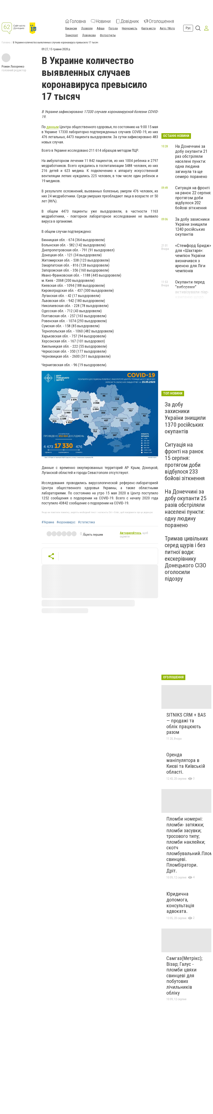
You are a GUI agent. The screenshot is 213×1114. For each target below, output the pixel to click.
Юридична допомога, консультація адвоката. (180, 902)
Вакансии (71, 28)
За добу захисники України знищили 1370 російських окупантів (185, 418)
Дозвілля (87, 28)
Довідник (129, 21)
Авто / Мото (167, 28)
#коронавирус (66, 522)
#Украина (48, 522)
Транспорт (71, 35)
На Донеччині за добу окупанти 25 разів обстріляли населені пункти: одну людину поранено (186, 508)
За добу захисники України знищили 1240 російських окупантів (192, 227)
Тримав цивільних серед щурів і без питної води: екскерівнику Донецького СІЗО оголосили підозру (186, 558)
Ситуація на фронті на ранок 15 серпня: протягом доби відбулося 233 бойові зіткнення (185, 461)
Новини (103, 21)
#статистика (86, 522)
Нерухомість (129, 28)
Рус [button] (188, 28)
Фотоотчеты (108, 35)
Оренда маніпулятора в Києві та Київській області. (185, 763)
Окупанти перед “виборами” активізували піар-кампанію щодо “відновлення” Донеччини (192, 294)
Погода (113, 28)
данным (52, 127)
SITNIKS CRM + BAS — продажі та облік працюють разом (186, 723)
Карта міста (148, 28)
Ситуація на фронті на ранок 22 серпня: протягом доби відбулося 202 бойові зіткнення (193, 198)
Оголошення (161, 21)
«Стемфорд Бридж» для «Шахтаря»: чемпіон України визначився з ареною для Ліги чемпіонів (193, 258)
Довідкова (89, 35)
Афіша (100, 28)
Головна (78, 21)
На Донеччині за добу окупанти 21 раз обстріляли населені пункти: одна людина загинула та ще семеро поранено (191, 161)
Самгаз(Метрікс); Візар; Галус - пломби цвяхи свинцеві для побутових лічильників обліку (184, 975)
